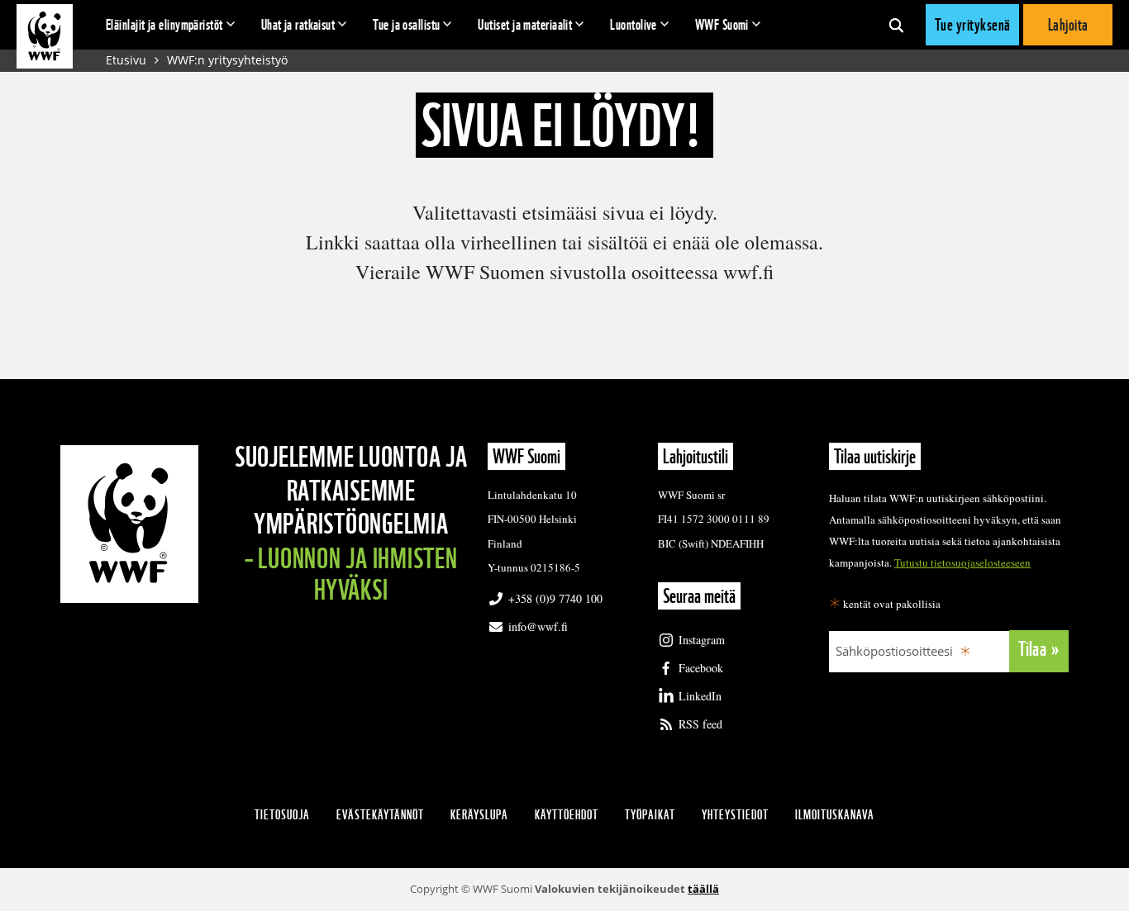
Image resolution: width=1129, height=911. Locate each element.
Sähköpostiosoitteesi (894, 651)
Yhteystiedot (735, 815)
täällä (703, 888)
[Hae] (896, 24)
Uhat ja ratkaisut (298, 24)
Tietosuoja (282, 815)
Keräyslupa (479, 815)
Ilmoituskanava (834, 815)
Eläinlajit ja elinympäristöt (164, 24)
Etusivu (126, 60)
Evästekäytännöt (380, 815)
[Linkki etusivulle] (45, 36)
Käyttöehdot (566, 815)
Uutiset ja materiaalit (525, 24)
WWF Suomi (722, 24)
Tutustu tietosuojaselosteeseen (962, 562)
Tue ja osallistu (406, 24)
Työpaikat (650, 815)
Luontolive (633, 24)
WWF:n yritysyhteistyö (227, 60)
